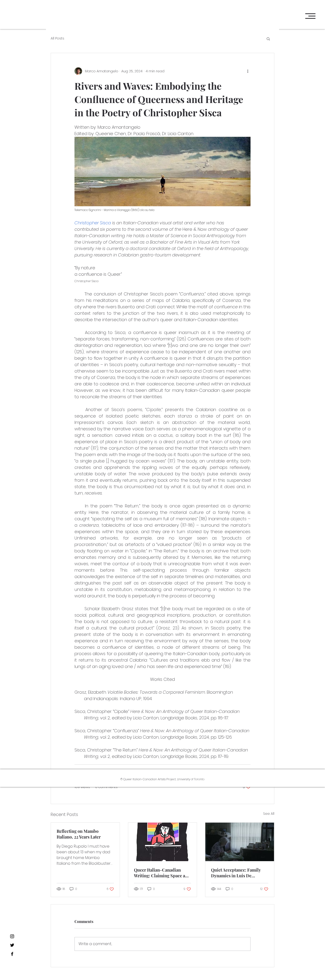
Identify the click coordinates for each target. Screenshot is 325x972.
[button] (310, 16)
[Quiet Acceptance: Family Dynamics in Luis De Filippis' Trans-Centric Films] (239, 842)
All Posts (57, 38)
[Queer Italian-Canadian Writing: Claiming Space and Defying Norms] (162, 842)
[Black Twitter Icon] (12, 945)
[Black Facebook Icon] (12, 954)
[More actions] (248, 71)
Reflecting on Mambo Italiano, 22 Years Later (79, 834)
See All (268, 813)
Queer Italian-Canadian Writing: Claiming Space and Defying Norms (162, 873)
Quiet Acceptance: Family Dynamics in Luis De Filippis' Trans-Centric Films (236, 873)
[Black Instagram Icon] (12, 936)
